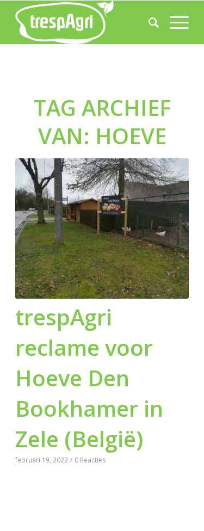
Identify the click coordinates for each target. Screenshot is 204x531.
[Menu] (174, 22)
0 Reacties (90, 459)
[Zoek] (148, 22)
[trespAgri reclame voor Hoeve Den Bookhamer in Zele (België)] (102, 228)
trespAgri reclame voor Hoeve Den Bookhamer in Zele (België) (89, 378)
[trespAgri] (84, 22)
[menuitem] (148, 22)
